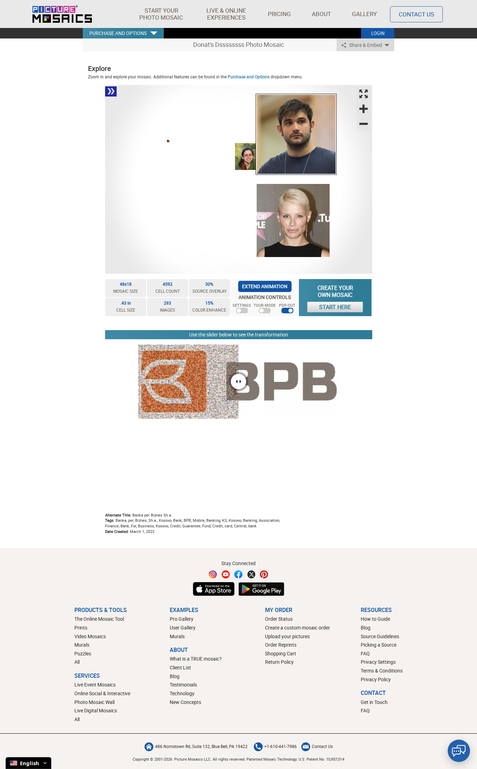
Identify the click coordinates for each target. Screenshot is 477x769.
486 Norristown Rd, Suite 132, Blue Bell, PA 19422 (201, 746)
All (77, 661)
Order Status (279, 618)
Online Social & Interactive (102, 693)
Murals (81, 644)
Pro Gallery (181, 618)
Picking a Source (378, 644)
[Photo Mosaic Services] (62, 14)
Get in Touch (374, 702)
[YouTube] (226, 574)
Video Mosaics (90, 636)
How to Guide (375, 618)
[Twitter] (251, 574)
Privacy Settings (378, 661)
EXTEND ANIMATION (264, 286)
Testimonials (183, 684)
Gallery (364, 14)
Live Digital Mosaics (95, 710)
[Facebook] (238, 574)
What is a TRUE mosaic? (196, 658)
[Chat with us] (459, 751)
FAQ (365, 653)
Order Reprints (280, 644)
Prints (80, 627)
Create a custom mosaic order (297, 627)
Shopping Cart (280, 653)
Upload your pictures (287, 636)
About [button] (321, 14)
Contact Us (416, 14)
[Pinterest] (264, 574)
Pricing (279, 14)
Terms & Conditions (382, 670)
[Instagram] (213, 574)
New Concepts (185, 702)
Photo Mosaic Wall (94, 702)
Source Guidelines (380, 636)
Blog (174, 676)
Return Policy (279, 661)
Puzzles (82, 653)
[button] (161, 14)
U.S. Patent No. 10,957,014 (321, 759)
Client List (180, 667)
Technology (182, 693)
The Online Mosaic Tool (99, 618)
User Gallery (183, 627)
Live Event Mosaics (95, 684)
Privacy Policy (376, 679)
